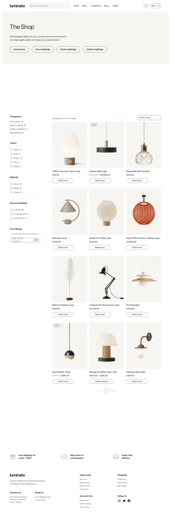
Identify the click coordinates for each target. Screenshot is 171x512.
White (18, 166)
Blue (17, 154)
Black (17, 150)
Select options (101, 381)
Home (76, 6)
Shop (84, 6)
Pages (115, 6)
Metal (18, 188)
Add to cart (63, 180)
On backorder (21, 214)
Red (17, 162)
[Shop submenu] (87, 5)
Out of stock (21, 218)
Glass (18, 184)
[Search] (67, 6)
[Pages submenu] (119, 5)
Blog (106, 6)
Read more (99, 247)
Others (18, 192)
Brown (18, 158)
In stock (18, 210)
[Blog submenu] (109, 5)
